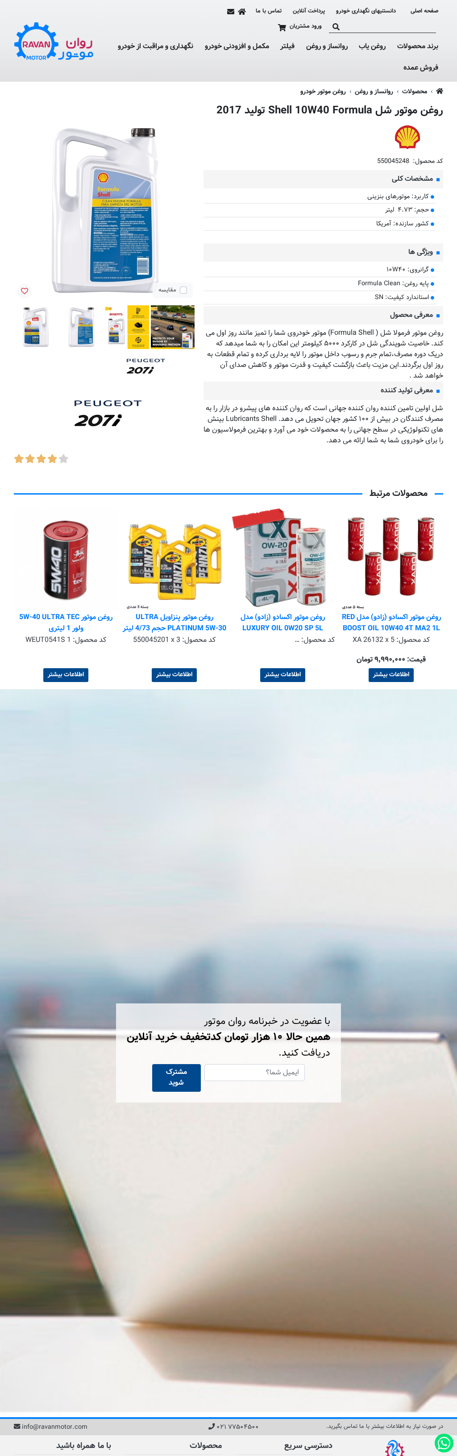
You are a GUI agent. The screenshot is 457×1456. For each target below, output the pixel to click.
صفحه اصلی (424, 11)
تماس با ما (269, 11)
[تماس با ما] (230, 11)
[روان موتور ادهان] (54, 41)
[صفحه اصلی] (242, 11)
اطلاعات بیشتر (391, 675)
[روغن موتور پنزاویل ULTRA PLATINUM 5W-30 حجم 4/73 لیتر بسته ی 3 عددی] (283, 560)
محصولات (414, 92)
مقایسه (167, 290)
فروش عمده (420, 68)
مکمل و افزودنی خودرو (237, 47)
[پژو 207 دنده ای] (133, 418)
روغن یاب (372, 47)
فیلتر (287, 47)
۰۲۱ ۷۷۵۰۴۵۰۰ (237, 1427)
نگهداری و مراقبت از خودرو (155, 47)
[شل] (407, 137)
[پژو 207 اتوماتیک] (160, 368)
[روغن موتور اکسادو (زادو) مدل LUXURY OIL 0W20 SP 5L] (391, 560)
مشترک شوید (176, 1078)
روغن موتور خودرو (323, 92)
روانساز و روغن (327, 47)
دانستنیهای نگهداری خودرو (366, 11)
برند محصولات (417, 47)
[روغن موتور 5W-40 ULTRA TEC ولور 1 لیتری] (174, 560)
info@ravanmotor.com (54, 1427)
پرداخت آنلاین (309, 11)
